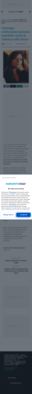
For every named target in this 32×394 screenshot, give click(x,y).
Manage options (8, 215)
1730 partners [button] (12, 192)
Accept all (23, 215)
